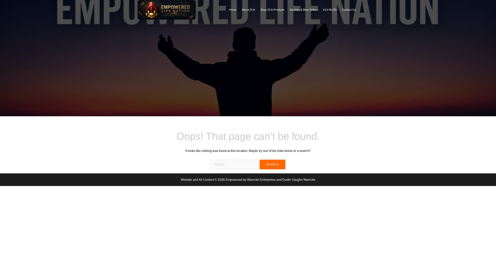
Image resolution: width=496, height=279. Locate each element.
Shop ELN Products (272, 9)
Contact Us (349, 9)
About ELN (248, 9)
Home (232, 9)
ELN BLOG (330, 9)
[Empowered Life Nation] (167, 9)
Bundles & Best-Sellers (304, 9)
